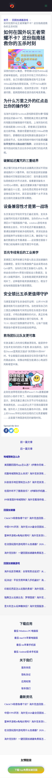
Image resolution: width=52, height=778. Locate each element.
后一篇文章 (26, 449)
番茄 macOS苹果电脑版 (26, 638)
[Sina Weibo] (16, 430)
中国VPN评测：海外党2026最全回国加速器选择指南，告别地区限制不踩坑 (26, 527)
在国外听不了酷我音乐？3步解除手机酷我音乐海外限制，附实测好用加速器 (26, 491)
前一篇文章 (26, 442)
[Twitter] (11, 430)
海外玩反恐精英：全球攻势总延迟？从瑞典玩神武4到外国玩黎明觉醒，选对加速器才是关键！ (26, 571)
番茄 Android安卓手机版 (26, 652)
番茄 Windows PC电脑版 (26, 631)
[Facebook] (6, 430)
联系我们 (26, 688)
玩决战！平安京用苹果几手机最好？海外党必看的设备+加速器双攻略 (26, 580)
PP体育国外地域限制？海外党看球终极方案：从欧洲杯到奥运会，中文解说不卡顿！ (26, 499)
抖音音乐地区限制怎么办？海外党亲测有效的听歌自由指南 (26, 482)
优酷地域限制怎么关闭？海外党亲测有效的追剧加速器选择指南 (26, 473)
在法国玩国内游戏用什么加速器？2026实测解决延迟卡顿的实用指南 (26, 544)
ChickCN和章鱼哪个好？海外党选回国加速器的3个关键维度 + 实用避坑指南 (26, 518)
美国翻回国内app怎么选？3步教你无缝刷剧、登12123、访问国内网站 (26, 465)
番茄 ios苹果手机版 (26, 645)
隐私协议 (26, 674)
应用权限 (26, 681)
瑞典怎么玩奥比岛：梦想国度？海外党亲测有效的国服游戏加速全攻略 (26, 597)
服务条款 (26, 667)
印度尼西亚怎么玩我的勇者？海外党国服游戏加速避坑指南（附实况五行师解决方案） (26, 589)
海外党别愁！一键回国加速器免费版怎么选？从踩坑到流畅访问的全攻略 (26, 553)
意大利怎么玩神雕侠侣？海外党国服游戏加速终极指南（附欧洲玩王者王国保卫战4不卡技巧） (26, 606)
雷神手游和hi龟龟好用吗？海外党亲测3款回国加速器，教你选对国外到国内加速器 (26, 535)
